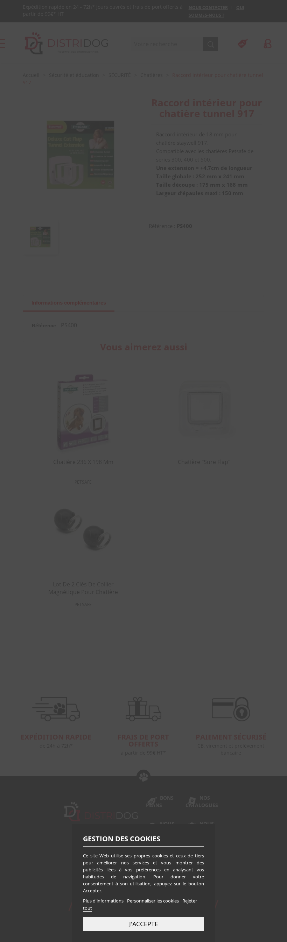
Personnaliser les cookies (153, 901)
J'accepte (143, 923)
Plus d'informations (104, 901)
